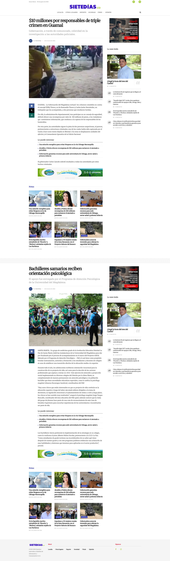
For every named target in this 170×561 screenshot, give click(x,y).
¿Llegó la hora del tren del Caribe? (117, 82)
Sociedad (92, 12)
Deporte (83, 12)
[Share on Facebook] (31, 105)
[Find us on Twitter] (136, 1)
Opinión (108, 12)
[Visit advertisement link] (70, 172)
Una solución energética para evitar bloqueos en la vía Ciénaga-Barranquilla (66, 144)
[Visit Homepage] (85, 6)
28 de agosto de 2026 (36, 215)
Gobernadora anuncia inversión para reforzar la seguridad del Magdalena (89, 242)
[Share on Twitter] (31, 110)
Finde (100, 12)
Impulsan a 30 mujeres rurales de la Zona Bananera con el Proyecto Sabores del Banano (66, 242)
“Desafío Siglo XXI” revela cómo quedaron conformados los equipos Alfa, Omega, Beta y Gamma (127, 102)
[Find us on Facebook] (133, 1)
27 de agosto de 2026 (36, 249)
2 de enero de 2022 (49, 41)
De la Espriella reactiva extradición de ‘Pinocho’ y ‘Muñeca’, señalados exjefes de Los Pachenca (126, 113)
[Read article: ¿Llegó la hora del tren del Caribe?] (124, 66)
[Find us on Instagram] (140, 1)
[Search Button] (140, 12)
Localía (60, 12)
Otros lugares (72, 12)
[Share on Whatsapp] (31, 115)
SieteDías (38, 41)
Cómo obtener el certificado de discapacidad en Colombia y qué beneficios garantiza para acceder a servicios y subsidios (127, 123)
